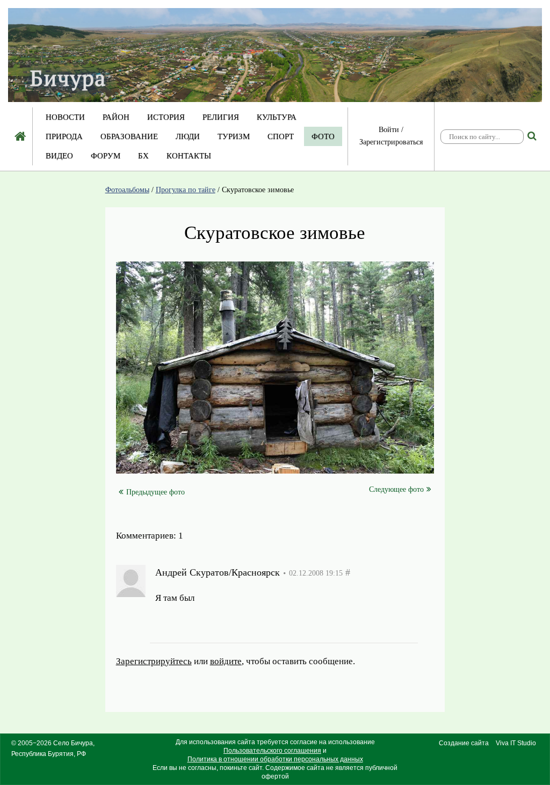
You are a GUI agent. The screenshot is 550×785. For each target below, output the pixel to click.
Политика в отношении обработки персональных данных (275, 759)
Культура (276, 117)
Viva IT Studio (516, 743)
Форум (105, 155)
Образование (129, 136)
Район (116, 117)
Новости (65, 117)
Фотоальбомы (127, 190)
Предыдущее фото (155, 492)
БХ (143, 155)
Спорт (280, 136)
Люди (188, 136)
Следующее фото (396, 489)
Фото (323, 136)
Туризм (234, 136)
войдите (265, 624)
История (166, 117)
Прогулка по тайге (185, 190)
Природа (64, 136)
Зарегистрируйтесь (193, 624)
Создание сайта (464, 743)
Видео (59, 155)
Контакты (189, 155)
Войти (389, 130)
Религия (220, 117)
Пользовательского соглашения (272, 750)
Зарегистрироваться (391, 142)
